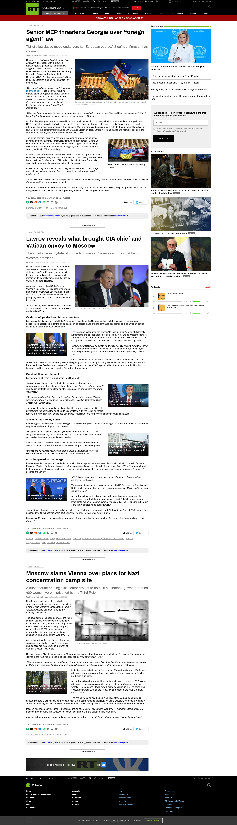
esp (31, 778)
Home (30, 25)
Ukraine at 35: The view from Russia (169, 233)
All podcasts (205, 287)
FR (47, 1)
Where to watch (124, 798)
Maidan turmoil (63, 538)
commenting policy (51, 216)
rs (49, 778)
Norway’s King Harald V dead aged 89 (118, 18)
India (107, 13)
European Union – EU (37, 208)
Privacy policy (170, 794)
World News (79, 13)
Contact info (169, 804)
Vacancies (169, 811)
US (43, 542)
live (136, 8)
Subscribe (163, 138)
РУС (38, 1)
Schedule (122, 801)
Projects (206, 13)
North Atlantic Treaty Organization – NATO (103, 538)
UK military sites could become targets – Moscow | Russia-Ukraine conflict (102, 8)
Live (120, 791)
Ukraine (51, 542)
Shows (193, 13)
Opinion (162, 13)
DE (43, 1)
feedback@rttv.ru (121, 216)
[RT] (76, 1)
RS (51, 1)
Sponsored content (125, 804)
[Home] (32, 9)
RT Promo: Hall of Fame (174, 801)
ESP (33, 1)
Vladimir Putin (63, 542)
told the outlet (33, 91)
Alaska (29, 538)
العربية (28, 1)
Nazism (57, 734)
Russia (129, 538)
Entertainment (177, 13)
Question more (53, 8)
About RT (168, 798)
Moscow (77, 538)
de (41, 778)
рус (36, 778)
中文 (55, 1)
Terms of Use (170, 791)
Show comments (87, 225)
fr (45, 778)
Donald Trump (42, 538)
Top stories (157, 26)
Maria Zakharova (43, 734)
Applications (123, 794)
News (28, 791)
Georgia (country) (58, 208)
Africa (119, 13)
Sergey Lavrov (33, 542)
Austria (29, 734)
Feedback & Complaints (174, 808)
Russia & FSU (39, 25)
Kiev (52, 538)
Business (94, 13)
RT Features (133, 13)
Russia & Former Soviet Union (55, 13)
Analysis (148, 13)
